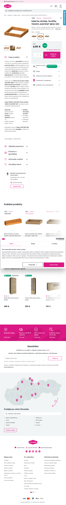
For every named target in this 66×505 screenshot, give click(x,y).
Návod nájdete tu (9, 367)
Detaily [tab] (33, 243)
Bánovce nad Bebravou (11, 417)
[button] (46, 66)
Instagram (30, 451)
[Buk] (34, 36)
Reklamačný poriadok (49, 465)
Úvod (5, 15)
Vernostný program (9, 480)
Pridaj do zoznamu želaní (61, 18)
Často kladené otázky (9, 463)
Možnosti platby (8, 468)
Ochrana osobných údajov (50, 463)
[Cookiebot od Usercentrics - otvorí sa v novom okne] (57, 239)
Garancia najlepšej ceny (54, 49)
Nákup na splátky (8, 470)
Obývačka (10, 15)
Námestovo (39, 417)
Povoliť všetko (54, 264)
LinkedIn (39, 451)
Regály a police (16, 15)
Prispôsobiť (31, 264)
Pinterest (36, 451)
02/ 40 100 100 (17, 182)
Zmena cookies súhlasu (49, 473)
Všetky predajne (10, 430)
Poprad (38, 422)
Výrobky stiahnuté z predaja (31, 488)
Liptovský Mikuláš (10, 422)
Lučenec (8, 425)
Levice (7, 420)
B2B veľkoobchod (28, 481)
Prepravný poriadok (49, 468)
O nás (25, 476)
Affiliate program (28, 473)
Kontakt (26, 460)
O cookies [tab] (54, 243)
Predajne (6, 460)
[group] (16, 32)
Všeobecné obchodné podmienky (52, 460)
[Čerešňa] (40, 36)
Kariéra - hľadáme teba (30, 478)
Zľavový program (8, 477)
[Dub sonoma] (47, 36)
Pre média (26, 486)
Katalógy (26, 468)
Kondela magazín (28, 470)
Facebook (27, 451)
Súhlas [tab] (11, 243)
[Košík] (56, 6)
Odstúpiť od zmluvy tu (50, 470)
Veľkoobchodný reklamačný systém (33, 483)
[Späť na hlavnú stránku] (7, 6)
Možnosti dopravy (8, 465)
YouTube (33, 451)
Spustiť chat (17, 186)
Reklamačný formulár (29, 463)
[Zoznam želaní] (51, 6)
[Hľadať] (6, 10)
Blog (25, 465)
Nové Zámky (39, 420)
